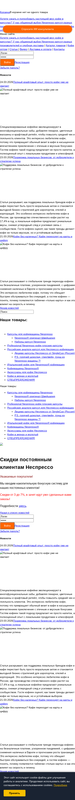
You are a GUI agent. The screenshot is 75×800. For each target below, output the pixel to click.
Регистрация (22, 62)
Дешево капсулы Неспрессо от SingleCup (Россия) (45, 353)
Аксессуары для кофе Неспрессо (27, 372)
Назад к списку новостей (14, 512)
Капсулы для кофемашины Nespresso (30, 334)
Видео (23, 49)
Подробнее (60, 785)
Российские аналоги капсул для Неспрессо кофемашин (40, 349)
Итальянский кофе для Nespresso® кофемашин (36, 364)
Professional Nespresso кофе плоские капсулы (34, 345)
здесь (22, 506)
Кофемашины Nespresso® (23, 368)
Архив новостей (9, 307)
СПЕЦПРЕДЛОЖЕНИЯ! (21, 379)
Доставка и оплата (40, 49)
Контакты (59, 49)
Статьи (13, 49)
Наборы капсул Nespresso (30, 341)
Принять (14, 793)
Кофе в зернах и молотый (22, 376)
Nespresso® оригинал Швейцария (35, 337)
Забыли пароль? (10, 67)
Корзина (5, 12)
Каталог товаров (55, 45)
